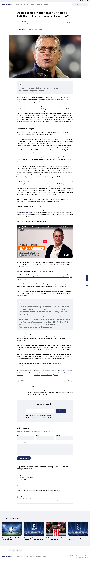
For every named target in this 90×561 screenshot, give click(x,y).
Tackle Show (19, 4)
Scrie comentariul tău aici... (23, 442)
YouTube (49, 375)
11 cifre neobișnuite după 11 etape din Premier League (56, 538)
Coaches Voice (22, 295)
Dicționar (32, 4)
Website (58, 435)
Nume (18, 435)
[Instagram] (17, 550)
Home (18, 29)
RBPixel (86, 557)
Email (37, 435)
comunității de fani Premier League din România (56, 371)
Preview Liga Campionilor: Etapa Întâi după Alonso (11, 538)
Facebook (37, 375)
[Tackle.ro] (7, 4)
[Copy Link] (72, 23)
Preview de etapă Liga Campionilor (75, 538)
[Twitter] (13, 550)
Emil (21, 496)
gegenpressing (28, 212)
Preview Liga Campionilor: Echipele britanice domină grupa (33, 538)
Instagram (44, 375)
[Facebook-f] (10, 550)
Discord (56, 375)
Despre (46, 4)
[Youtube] (20, 550)
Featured (24, 29)
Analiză (26, 4)
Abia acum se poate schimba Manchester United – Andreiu (32, 486)
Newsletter (39, 4)
